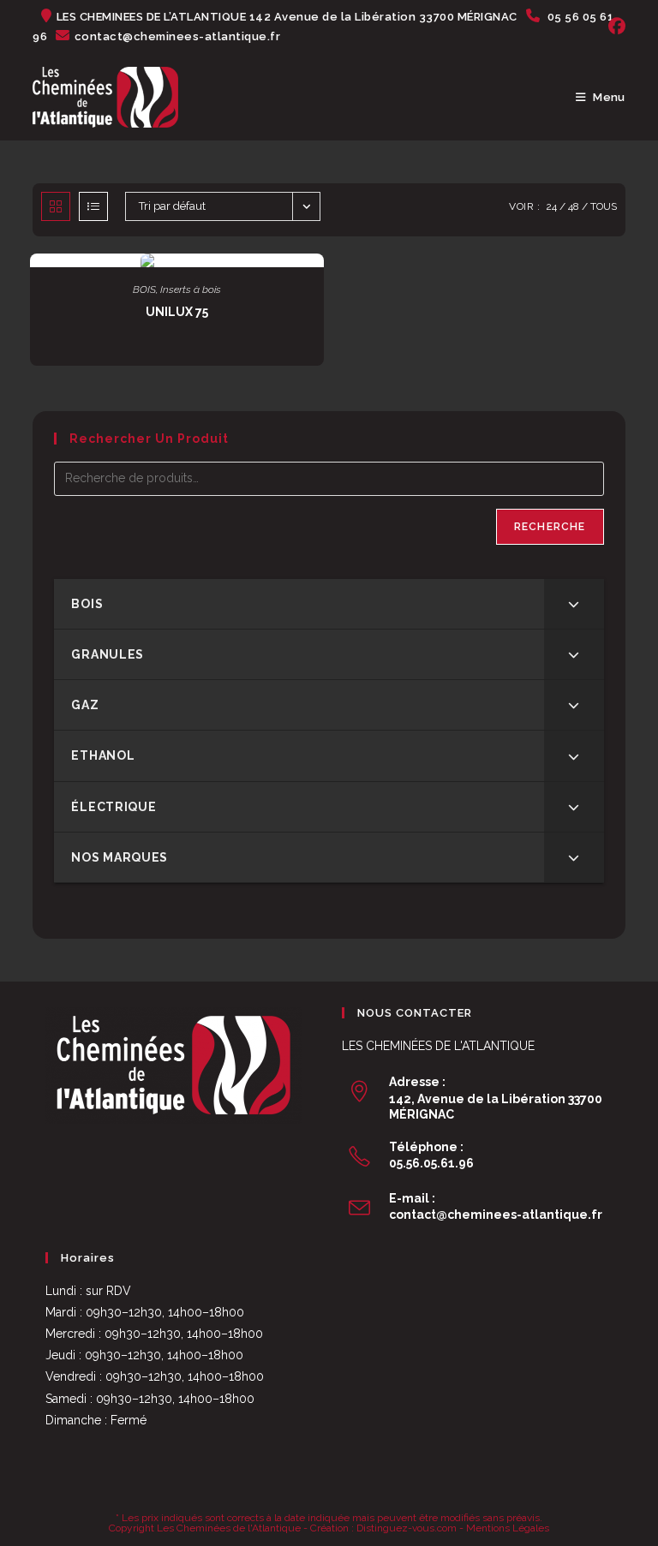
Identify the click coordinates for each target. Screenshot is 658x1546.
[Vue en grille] (55, 206)
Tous (603, 206)
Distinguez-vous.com (406, 1528)
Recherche (550, 527)
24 (551, 206)
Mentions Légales (507, 1528)
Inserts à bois (190, 289)
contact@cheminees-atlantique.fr (495, 1214)
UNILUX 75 (177, 312)
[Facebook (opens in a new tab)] (614, 26)
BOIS (144, 289)
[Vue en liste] (93, 206)
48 (573, 206)
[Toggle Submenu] (574, 604)
